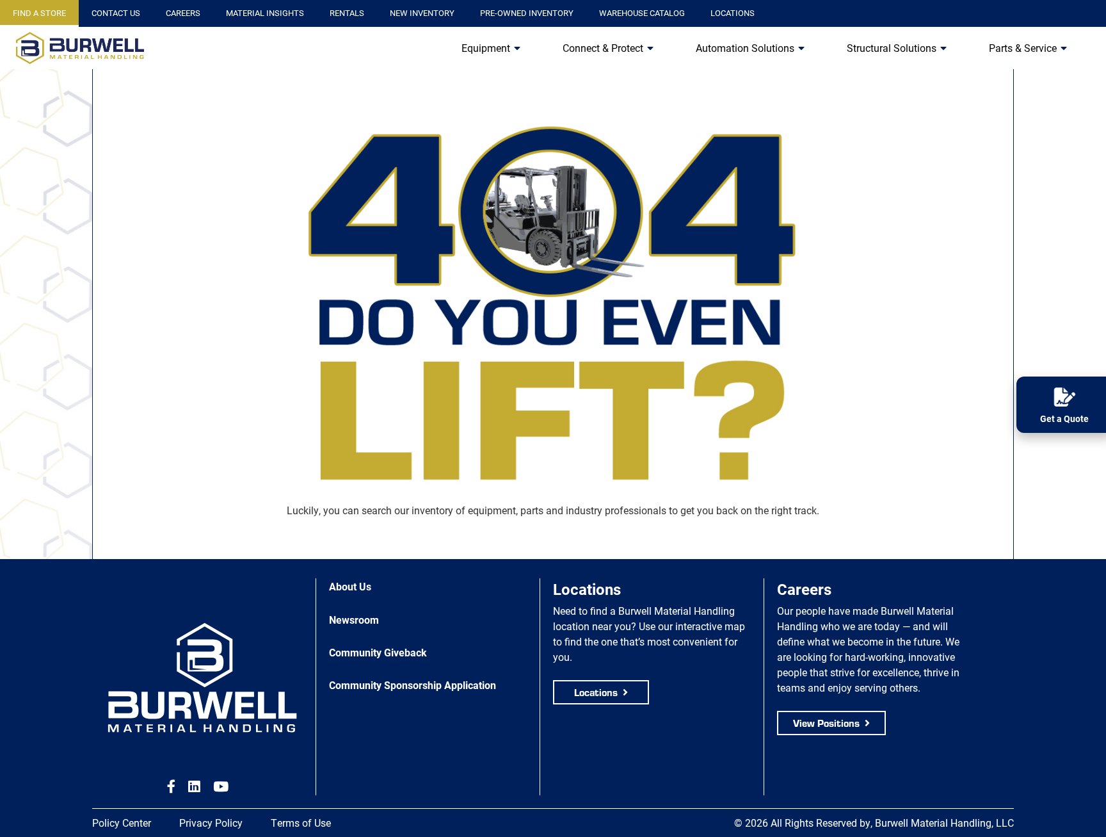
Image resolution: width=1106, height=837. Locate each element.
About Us (350, 586)
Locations (732, 13)
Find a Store (39, 13)
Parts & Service (1023, 47)
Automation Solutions (745, 47)
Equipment (485, 47)
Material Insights (265, 13)
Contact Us (116, 13)
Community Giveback (378, 652)
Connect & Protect (603, 47)
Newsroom (354, 619)
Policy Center (121, 822)
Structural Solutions (891, 47)
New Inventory (422, 13)
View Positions (826, 722)
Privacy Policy (211, 822)
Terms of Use (301, 822)
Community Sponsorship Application (412, 685)
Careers (183, 13)
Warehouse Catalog (642, 13)
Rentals (347, 13)
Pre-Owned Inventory (526, 13)
